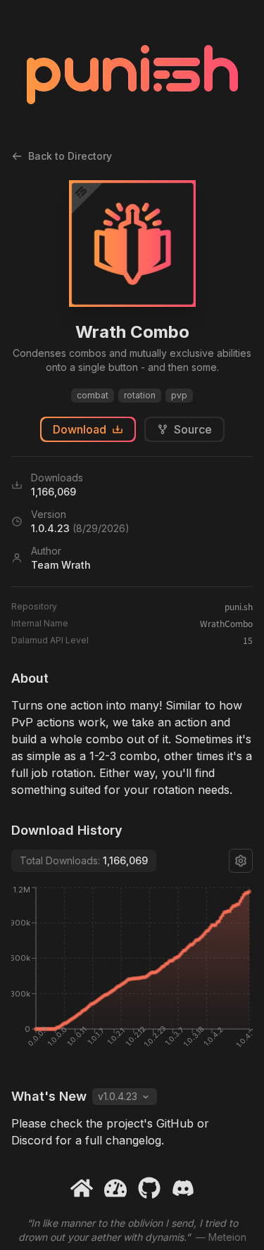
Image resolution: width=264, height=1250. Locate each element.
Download (79, 429)
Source (193, 429)
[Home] (81, 1188)
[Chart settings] (241, 861)
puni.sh (239, 606)
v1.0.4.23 (117, 1096)
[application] (132, 974)
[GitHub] (149, 1188)
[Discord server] (183, 1188)
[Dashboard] (115, 1188)
